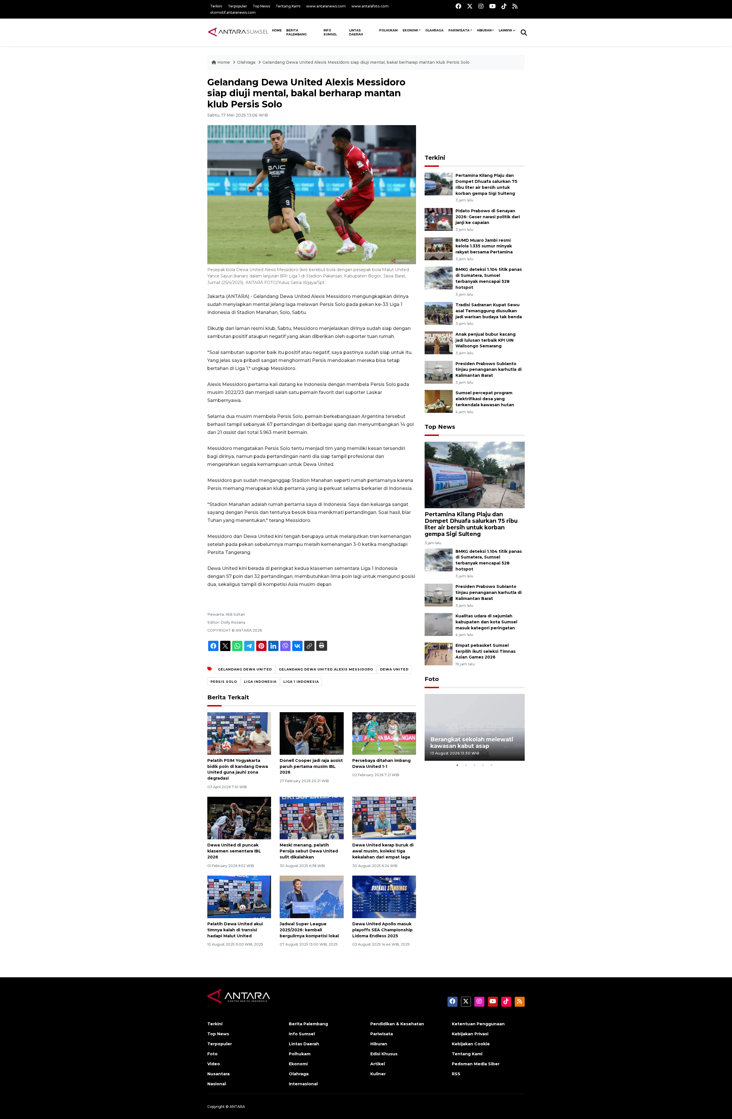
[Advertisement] (475, 112)
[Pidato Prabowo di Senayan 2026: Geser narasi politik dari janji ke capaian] (439, 219)
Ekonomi (410, 30)
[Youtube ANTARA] (492, 6)
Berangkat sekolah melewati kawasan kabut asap (471, 742)
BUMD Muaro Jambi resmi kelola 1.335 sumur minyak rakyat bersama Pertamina (484, 246)
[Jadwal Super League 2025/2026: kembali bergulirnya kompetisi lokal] (311, 896)
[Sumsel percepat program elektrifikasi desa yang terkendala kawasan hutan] (439, 401)
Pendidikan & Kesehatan (397, 1023)
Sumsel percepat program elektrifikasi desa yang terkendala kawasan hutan (484, 398)
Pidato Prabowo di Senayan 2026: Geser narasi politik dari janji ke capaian (487, 216)
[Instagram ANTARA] (481, 6)
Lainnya (505, 30)
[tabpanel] (475, 727)
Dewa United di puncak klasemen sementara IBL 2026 (234, 851)
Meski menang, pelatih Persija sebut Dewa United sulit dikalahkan (309, 851)
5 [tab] (492, 765)
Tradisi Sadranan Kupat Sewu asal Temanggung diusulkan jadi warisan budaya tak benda (488, 310)
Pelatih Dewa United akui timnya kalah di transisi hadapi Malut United (235, 929)
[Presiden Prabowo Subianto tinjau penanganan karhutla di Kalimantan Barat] (439, 372)
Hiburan (484, 30)
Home (223, 62)
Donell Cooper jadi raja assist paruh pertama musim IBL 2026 (311, 766)
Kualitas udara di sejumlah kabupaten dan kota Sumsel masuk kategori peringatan (486, 621)
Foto (432, 679)
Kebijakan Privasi (470, 1033)
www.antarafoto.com (370, 6)
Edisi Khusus (383, 1053)
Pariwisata (459, 30)
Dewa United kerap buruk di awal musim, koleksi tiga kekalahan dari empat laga (382, 851)
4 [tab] (483, 765)
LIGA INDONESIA (260, 682)
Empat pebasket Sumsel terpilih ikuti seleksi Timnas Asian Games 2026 (485, 651)
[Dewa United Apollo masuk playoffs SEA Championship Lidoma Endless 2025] (384, 896)
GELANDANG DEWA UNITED (245, 669)
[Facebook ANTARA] (458, 6)
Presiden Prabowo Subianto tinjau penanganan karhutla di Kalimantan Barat (488, 369)
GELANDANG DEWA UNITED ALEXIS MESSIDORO (326, 669)
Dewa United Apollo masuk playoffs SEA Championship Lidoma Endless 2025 (382, 929)
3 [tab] (475, 765)
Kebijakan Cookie (471, 1043)
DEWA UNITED (394, 669)
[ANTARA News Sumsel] (238, 32)
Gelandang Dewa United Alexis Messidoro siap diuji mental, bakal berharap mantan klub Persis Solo (366, 62)
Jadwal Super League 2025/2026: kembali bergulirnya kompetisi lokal (309, 929)
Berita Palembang (296, 32)
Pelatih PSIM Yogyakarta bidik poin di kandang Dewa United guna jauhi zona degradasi (237, 769)
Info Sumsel (330, 32)
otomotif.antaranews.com (233, 12)
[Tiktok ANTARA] (504, 6)
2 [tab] (466, 765)
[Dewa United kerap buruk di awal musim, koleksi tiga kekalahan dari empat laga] (384, 817)
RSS (456, 1073)
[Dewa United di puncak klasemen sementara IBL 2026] (239, 817)
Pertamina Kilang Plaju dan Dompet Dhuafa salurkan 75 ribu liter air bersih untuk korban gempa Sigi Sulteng (471, 524)
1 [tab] (457, 765)
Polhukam (388, 30)
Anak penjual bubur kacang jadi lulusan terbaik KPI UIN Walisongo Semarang (485, 340)
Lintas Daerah (356, 32)
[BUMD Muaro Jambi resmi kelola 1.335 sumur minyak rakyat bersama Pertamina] (439, 248)
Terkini (216, 6)
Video (213, 1063)
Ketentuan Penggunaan (478, 1023)
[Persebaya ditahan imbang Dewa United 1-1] (384, 733)
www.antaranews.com (326, 6)
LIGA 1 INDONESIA (301, 682)
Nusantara (218, 1073)
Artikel (377, 1063)
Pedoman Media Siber (476, 1063)
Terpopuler (237, 6)
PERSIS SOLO (223, 682)
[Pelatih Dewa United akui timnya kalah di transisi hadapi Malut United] (239, 896)
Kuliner (378, 1073)
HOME (277, 30)
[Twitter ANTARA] (470, 6)
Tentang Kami (288, 6)
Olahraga (434, 30)
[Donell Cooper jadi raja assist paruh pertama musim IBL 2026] (311, 733)
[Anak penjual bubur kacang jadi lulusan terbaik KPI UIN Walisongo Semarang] (439, 342)
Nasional (216, 1083)
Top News (261, 6)
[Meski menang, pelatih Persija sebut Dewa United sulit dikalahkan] (311, 817)
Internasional (303, 1083)
